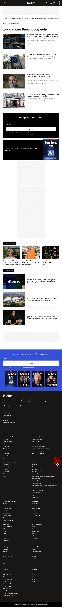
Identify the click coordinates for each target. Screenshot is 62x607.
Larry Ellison (6, 446)
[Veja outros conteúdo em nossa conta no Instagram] (12, 405)
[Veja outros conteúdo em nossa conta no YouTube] (16, 405)
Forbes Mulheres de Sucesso (10, 593)
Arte (4, 561)
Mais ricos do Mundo (9, 437)
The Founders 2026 (37, 492)
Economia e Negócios (10, 501)
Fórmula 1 (5, 531)
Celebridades (35, 531)
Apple (4, 476)
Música (34, 536)
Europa (34, 581)
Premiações (35, 538)
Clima (33, 549)
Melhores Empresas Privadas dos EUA (42, 488)
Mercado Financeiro (8, 506)
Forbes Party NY (7, 581)
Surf (4, 536)
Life (17, 18)
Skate (4, 538)
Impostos (5, 510)
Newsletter (6, 425)
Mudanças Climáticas (38, 554)
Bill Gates (5, 458)
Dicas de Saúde (36, 515)
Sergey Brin (6, 455)
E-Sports (5, 529)
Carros (5, 565)
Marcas (5, 563)
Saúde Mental (35, 503)
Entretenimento (37, 524)
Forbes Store (6, 413)
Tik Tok (5, 474)
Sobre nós (5, 410)
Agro (6, 18)
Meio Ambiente (36, 547)
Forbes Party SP (7, 586)
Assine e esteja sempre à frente (37, 401)
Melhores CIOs (36, 481)
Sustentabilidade (36, 551)
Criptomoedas (7, 515)
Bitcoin (5, 503)
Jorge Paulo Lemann (37, 444)
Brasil (33, 574)
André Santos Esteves (38, 453)
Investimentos (7, 508)
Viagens (5, 551)
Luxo (4, 558)
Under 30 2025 (36, 497)
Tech (36, 18)
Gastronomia (6, 554)
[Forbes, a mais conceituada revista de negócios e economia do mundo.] (31, 3)
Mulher (32, 18)
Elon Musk (5, 439)
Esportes (6, 524)
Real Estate (42, 18)
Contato (5, 420)
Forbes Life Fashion (8, 579)
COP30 (34, 558)
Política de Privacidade (32, 132)
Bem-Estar (35, 501)
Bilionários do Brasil (53, 18)
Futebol (5, 533)
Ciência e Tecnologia (9, 462)
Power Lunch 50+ (7, 576)
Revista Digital (7, 415)
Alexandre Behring (37, 451)
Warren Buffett (7, 451)
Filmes (33, 529)
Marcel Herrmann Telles (38, 446)
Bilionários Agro (36, 466)
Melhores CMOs (36, 483)
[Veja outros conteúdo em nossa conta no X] (8, 405)
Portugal (5, 549)
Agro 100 (34, 464)
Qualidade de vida (8, 556)
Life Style (6, 547)
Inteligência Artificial (8, 464)
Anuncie (56, 3)
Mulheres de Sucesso (37, 490)
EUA (33, 572)
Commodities (6, 513)
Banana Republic (14, 23)
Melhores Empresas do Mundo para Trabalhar (44, 485)
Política (34, 569)
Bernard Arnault (7, 448)
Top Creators (35, 495)
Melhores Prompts (8, 466)
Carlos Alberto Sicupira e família (40, 448)
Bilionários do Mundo (37, 471)
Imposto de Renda (8, 520)
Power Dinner (6, 572)
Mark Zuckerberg (7, 441)
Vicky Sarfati (35, 441)
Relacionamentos (36, 508)
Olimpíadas (6, 540)
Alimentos (34, 556)
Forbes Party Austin (8, 584)
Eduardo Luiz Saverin (37, 439)
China (33, 576)
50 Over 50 (35, 474)
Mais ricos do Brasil (38, 437)
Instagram (6, 471)
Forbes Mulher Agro (8, 595)
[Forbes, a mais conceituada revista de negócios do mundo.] (31, 396)
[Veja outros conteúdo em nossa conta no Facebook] (4, 405)
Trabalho (34, 513)
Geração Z (35, 506)
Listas (21, 18)
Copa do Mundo (7, 526)
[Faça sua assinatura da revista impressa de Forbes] (11, 379)
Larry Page (6, 453)
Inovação (5, 469)
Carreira (12, 18)
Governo (34, 579)
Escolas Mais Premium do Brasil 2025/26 (43, 476)
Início (4, 23)
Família (34, 510)
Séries (33, 526)
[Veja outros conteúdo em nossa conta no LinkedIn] (20, 405)
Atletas (5, 543)
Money (26, 18)
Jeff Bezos (6, 444)
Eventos (34, 533)
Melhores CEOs (36, 478)
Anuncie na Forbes (8, 418)
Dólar (4, 518)
